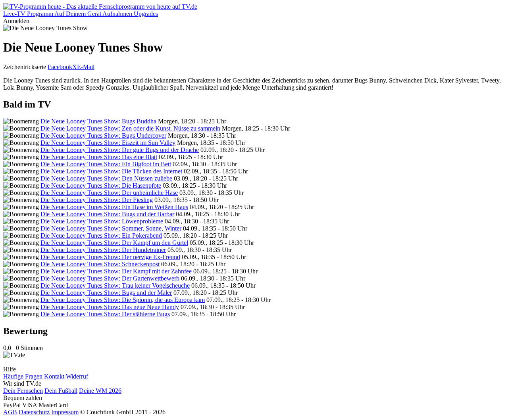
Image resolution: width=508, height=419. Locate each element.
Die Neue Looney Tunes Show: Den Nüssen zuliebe (106, 178)
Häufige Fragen (22, 376)
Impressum (65, 412)
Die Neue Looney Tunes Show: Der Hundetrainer (103, 249)
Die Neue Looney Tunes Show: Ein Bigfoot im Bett (105, 164)
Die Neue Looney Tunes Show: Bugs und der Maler (106, 292)
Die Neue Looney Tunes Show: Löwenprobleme (101, 221)
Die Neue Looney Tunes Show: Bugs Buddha (98, 121)
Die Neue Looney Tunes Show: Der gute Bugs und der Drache (119, 149)
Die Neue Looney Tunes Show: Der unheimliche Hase (109, 192)
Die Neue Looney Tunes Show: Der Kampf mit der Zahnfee (116, 271)
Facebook (60, 66)
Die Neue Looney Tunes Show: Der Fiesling (96, 199)
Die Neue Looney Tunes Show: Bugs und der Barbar (107, 214)
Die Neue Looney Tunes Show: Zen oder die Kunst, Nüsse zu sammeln (130, 128)
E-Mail (85, 66)
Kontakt (54, 376)
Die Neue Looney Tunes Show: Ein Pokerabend (101, 235)
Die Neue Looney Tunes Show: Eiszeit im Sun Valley (107, 142)
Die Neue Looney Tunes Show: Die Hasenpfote (100, 185)
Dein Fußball (60, 390)
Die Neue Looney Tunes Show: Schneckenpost (100, 264)
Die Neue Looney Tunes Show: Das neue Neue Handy (109, 307)
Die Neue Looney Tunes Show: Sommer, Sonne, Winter (110, 228)
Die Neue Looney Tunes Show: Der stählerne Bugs (105, 314)
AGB (10, 412)
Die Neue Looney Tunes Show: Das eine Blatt (98, 157)
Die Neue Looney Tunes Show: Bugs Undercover (103, 135)
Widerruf (77, 376)
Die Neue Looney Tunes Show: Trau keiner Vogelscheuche (115, 285)
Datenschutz (34, 412)
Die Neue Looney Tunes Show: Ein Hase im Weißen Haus (114, 207)
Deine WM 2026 (100, 390)
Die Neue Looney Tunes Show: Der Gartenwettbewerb (109, 278)
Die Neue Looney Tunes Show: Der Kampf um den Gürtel (114, 242)
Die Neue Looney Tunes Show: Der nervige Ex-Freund (110, 257)
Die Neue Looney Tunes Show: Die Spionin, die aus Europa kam (122, 299)
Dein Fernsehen (23, 390)
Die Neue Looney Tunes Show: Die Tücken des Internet (111, 171)
